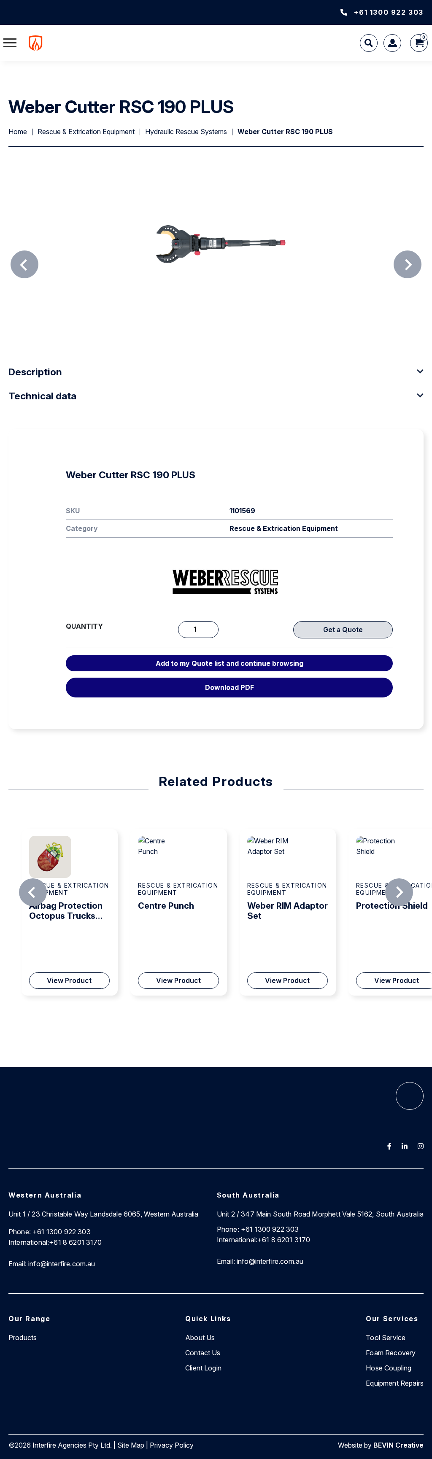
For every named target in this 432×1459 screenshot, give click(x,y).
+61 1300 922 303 (389, 12)
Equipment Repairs (395, 1383)
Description (35, 371)
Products (22, 1337)
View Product (69, 980)
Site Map (130, 1445)
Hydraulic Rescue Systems (186, 131)
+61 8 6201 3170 (55, 1242)
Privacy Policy (172, 1445)
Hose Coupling (388, 1368)
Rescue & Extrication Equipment (86, 131)
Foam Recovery (391, 1353)
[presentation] (24, 264)
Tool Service (385, 1337)
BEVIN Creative (398, 1445)
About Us (200, 1337)
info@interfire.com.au (51, 1264)
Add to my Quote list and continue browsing (229, 663)
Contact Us (203, 1353)
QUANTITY (84, 626)
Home (17, 131)
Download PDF (229, 687)
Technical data (42, 395)
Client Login (203, 1368)
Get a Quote (343, 629)
